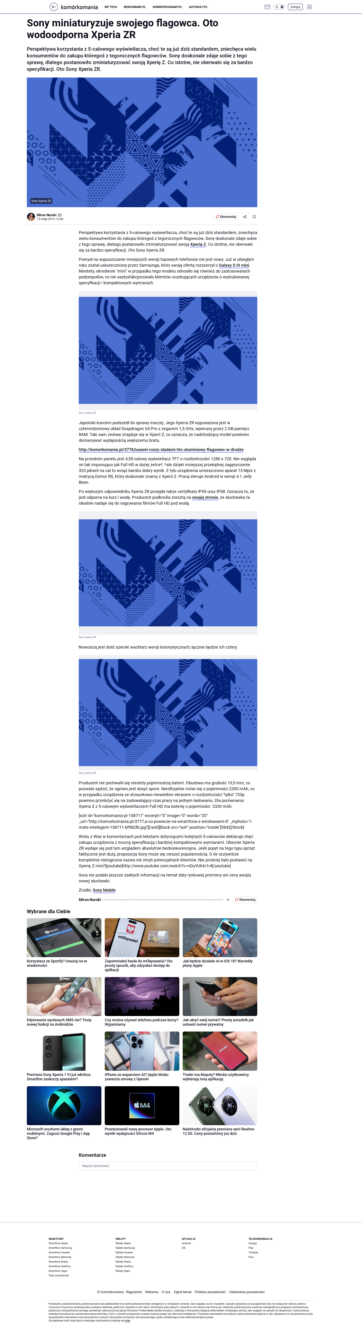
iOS (184, 1247)
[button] (279, 6)
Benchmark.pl (135, 7)
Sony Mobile (104, 890)
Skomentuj (228, 217)
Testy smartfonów (59, 1275)
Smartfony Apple (58, 1243)
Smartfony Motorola (60, 1257)
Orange (252, 1243)
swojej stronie (205, 497)
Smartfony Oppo (58, 1271)
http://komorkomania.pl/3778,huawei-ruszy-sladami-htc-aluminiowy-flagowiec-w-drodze (161, 449)
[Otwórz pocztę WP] (267, 7)
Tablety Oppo (122, 1271)
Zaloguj (295, 7)
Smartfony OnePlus (60, 1266)
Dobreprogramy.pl (167, 7)
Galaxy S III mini (234, 265)
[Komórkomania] (83, 7)
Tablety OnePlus (124, 1266)
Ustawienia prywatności (246, 1292)
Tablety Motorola (124, 1257)
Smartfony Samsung (60, 1247)
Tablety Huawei (124, 1252)
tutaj (127, 1320)
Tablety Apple (123, 1243)
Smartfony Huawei (59, 1252)
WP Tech (111, 7)
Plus (250, 1257)
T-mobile (253, 1252)
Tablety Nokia (123, 1261)
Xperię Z (198, 244)
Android (186, 1243)
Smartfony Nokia (58, 1261)
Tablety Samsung (125, 1247)
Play (250, 1247)
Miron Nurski (46, 215)
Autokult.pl (198, 7)
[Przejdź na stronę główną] (53, 10)
